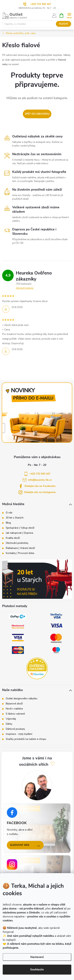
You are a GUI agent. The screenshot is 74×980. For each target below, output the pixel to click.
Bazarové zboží (14, 703)
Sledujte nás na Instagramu (40, 492)
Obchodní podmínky (17, 543)
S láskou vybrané (15, 713)
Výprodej (11, 718)
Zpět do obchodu (37, 114)
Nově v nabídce (14, 708)
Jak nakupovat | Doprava (19, 533)
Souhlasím (37, 970)
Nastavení (37, 957)
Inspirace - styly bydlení (19, 734)
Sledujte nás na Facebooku (40, 486)
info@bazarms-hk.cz (40, 480)
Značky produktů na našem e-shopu (26, 739)
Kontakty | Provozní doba (20, 553)
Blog (8, 522)
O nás (9, 512)
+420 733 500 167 (40, 4)
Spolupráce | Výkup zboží (20, 527)
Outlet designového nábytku (21, 698)
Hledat (63, 23)
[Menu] (69, 15)
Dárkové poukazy (15, 729)
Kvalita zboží (13, 538)
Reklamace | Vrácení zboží (20, 548)
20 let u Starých (15, 517)
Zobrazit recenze (24, 288)
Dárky (9, 723)
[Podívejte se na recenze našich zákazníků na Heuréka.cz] (37, 668)
